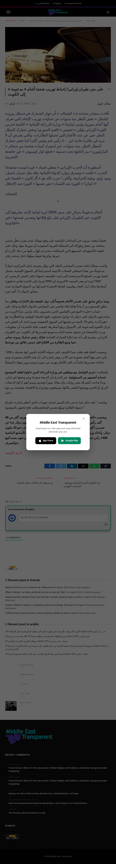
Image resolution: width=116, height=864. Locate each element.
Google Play (72, 440)
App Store (48, 440)
